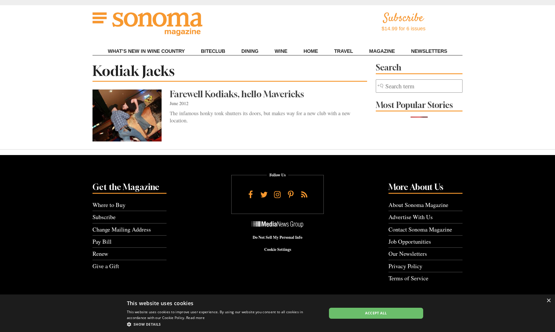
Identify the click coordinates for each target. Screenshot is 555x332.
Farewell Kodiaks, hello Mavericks (237, 94)
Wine (281, 51)
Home (311, 51)
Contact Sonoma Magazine (420, 229)
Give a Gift (105, 266)
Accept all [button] (376, 313)
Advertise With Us (410, 217)
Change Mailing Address (121, 229)
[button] (224, 324)
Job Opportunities (409, 241)
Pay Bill (102, 241)
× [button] (548, 301)
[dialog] (277, 313)
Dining (249, 51)
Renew (100, 254)
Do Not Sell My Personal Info (277, 237)
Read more (195, 317)
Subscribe (104, 217)
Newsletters (429, 51)
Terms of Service (408, 278)
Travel (343, 51)
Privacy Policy (405, 266)
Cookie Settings (277, 249)
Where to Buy (108, 205)
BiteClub (213, 51)
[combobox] (419, 86)
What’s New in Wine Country (146, 51)
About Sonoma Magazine (418, 205)
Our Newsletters (407, 254)
